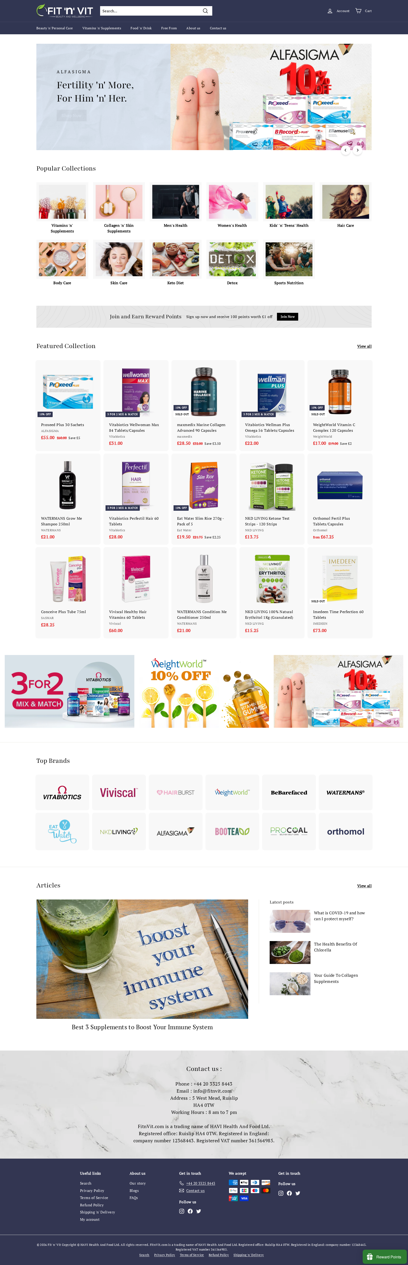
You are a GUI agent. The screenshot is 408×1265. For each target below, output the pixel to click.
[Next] (357, 150)
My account (90, 1219)
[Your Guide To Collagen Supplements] (290, 983)
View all (364, 346)
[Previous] (345, 150)
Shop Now (71, 115)
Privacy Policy (92, 1190)
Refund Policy (92, 1205)
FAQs (134, 1197)
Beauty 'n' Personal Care (54, 28)
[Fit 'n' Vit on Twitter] (198, 1211)
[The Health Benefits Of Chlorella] (290, 952)
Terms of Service (94, 1197)
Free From (169, 28)
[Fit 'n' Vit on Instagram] (181, 1211)
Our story (138, 1183)
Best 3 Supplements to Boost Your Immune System (142, 1027)
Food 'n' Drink (141, 28)
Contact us (218, 28)
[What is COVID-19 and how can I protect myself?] (290, 921)
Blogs (134, 1190)
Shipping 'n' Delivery (97, 1212)
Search (85, 1183)
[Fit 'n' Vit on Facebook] (190, 1211)
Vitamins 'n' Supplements (101, 28)
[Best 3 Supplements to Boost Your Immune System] (142, 959)
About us (193, 28)
